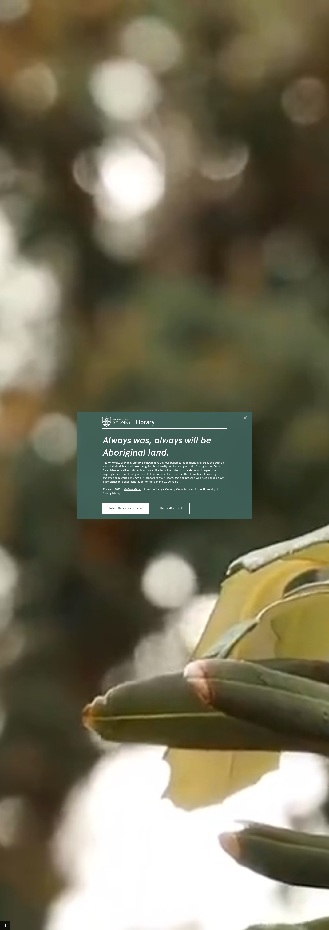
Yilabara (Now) (132, 489)
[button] (245, 418)
